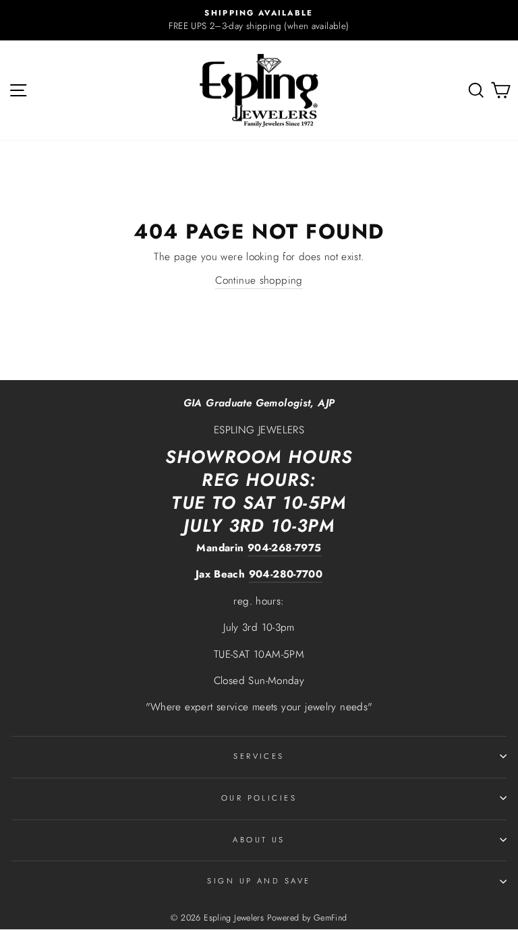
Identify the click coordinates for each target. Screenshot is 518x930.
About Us (259, 839)
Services (259, 756)
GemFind (330, 918)
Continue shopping (259, 280)
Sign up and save (258, 880)
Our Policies (259, 798)
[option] (259, 20)
